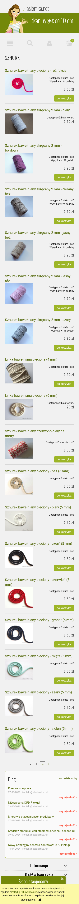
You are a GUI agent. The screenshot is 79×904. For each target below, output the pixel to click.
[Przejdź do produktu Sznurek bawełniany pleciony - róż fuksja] (19, 84)
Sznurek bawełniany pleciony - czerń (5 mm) (38, 544)
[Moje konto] (49, 43)
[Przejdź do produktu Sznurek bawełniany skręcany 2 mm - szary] (19, 333)
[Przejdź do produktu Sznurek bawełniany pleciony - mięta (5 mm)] (19, 669)
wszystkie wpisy (68, 778)
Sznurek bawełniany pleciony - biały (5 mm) (38, 507)
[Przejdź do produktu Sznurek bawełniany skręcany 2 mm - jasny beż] (19, 250)
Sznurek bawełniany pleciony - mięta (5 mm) (38, 656)
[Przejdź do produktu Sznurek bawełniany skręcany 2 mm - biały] (19, 123)
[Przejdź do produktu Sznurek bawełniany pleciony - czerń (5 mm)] (19, 557)
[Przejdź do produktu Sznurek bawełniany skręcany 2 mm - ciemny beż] (19, 206)
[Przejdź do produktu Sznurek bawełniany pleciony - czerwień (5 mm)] (19, 597)
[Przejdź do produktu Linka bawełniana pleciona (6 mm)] (19, 409)
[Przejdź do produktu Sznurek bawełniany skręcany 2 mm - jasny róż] (19, 293)
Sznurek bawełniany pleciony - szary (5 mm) (38, 692)
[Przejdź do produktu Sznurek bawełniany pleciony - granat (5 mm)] (19, 633)
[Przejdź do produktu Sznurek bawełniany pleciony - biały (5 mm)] (19, 521)
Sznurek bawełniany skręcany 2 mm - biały (37, 110)
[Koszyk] (69, 43)
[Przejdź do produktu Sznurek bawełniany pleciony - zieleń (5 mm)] (19, 742)
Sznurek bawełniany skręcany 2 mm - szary (38, 320)
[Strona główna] (16, 18)
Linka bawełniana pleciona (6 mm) (31, 395)
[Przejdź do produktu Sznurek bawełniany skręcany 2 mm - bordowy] (19, 163)
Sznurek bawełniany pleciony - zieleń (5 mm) (39, 729)
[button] (10, 43)
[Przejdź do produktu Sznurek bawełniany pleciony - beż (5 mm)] (19, 484)
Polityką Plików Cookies (24, 892)
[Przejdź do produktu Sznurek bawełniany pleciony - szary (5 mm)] (19, 706)
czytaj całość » (68, 797)
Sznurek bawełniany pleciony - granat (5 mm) (39, 620)
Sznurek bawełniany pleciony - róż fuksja (36, 70)
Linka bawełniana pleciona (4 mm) (31, 359)
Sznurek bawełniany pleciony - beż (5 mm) (37, 471)
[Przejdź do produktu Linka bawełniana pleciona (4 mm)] (19, 373)
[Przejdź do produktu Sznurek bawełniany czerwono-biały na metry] (19, 448)
